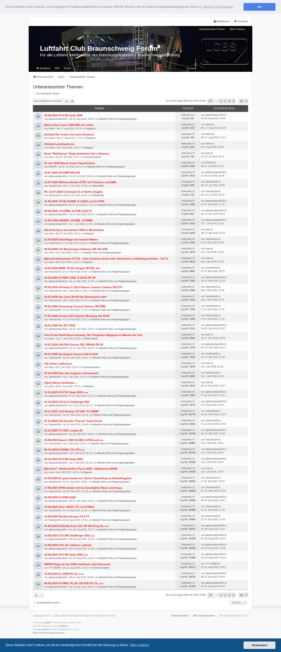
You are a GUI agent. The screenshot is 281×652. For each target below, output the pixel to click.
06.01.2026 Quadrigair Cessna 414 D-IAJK (71, 354)
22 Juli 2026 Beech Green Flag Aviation (69, 163)
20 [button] (241, 101)
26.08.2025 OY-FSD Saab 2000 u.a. (66, 554)
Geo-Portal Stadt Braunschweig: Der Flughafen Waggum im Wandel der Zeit (93, 335)
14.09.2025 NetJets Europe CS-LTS (66, 516)
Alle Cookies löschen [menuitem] (204, 615)
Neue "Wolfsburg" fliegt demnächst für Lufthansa (76, 153)
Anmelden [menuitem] (242, 21)
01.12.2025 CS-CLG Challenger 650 (66, 401)
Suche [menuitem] (67, 68)
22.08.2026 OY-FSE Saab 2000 (63, 115)
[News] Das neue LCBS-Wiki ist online (69, 124)
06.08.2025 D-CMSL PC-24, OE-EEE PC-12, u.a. (74, 583)
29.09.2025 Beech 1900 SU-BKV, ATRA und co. (74, 440)
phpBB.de (63, 626)
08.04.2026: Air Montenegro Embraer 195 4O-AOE (76, 249)
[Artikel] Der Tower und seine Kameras (69, 134)
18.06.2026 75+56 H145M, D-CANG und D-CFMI (74, 201)
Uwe (51, 157)
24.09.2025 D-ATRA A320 (60, 497)
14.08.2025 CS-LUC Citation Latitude (68, 545)
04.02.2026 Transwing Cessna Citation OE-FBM (74, 306)
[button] (210, 101)
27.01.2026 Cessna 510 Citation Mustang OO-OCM (76, 315)
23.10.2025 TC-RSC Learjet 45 (63, 430)
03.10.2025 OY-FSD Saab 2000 (63, 459)
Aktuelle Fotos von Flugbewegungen (118, 119)
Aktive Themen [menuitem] (237, 29)
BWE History (91, 338)
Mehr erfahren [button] (139, 645)
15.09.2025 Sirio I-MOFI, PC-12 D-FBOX (69, 506)
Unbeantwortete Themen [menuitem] (212, 29)
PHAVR (52, 166)
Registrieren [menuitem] (223, 21)
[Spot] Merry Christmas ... (60, 382)
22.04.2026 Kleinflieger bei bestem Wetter (71, 239)
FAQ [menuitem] (57, 68)
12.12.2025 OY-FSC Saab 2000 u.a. (66, 392)
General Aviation (92, 157)
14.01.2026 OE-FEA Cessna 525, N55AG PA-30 (73, 344)
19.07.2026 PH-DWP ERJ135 (62, 172)
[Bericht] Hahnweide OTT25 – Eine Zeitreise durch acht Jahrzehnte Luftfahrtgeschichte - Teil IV (106, 258)
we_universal (43, 629)
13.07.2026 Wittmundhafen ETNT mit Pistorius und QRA (80, 182)
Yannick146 (55, 185)
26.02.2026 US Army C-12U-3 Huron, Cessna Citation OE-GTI (83, 287)
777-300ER (55, 567)
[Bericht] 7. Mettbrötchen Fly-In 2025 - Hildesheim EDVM (80, 468)
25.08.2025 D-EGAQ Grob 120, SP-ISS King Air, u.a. (76, 525)
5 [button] (233, 101)
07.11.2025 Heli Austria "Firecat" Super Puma (73, 420)
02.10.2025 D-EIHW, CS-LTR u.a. (64, 449)
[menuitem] (43, 68)
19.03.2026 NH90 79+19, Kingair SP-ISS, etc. (72, 268)
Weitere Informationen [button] (218, 6)
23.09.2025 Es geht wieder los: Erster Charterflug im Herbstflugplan (88, 478)
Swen (51, 128)
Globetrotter (98, 185)
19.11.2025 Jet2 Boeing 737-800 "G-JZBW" (71, 411)
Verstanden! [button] (259, 645)
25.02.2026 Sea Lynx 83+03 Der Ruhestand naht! (75, 296)
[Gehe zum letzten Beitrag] (225, 115)
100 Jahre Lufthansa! (58, 363)
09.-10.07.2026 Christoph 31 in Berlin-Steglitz (73, 191)
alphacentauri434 (58, 119)
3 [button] (225, 101)
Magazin (91, 128)
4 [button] (229, 101)
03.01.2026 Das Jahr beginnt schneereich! (71, 373)
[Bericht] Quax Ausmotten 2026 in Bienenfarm (74, 229)
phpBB (47, 622)
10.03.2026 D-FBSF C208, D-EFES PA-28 (69, 277)
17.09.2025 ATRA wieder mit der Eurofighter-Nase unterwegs (83, 487)
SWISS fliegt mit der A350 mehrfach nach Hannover (77, 564)
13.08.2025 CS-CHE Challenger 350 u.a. (69, 535)
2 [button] (221, 101)
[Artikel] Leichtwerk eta (59, 144)
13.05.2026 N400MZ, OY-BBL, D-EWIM (68, 220)
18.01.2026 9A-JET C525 (59, 325)
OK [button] (259, 6)
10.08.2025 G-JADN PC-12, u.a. (64, 573)
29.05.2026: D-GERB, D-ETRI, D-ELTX (68, 210)
